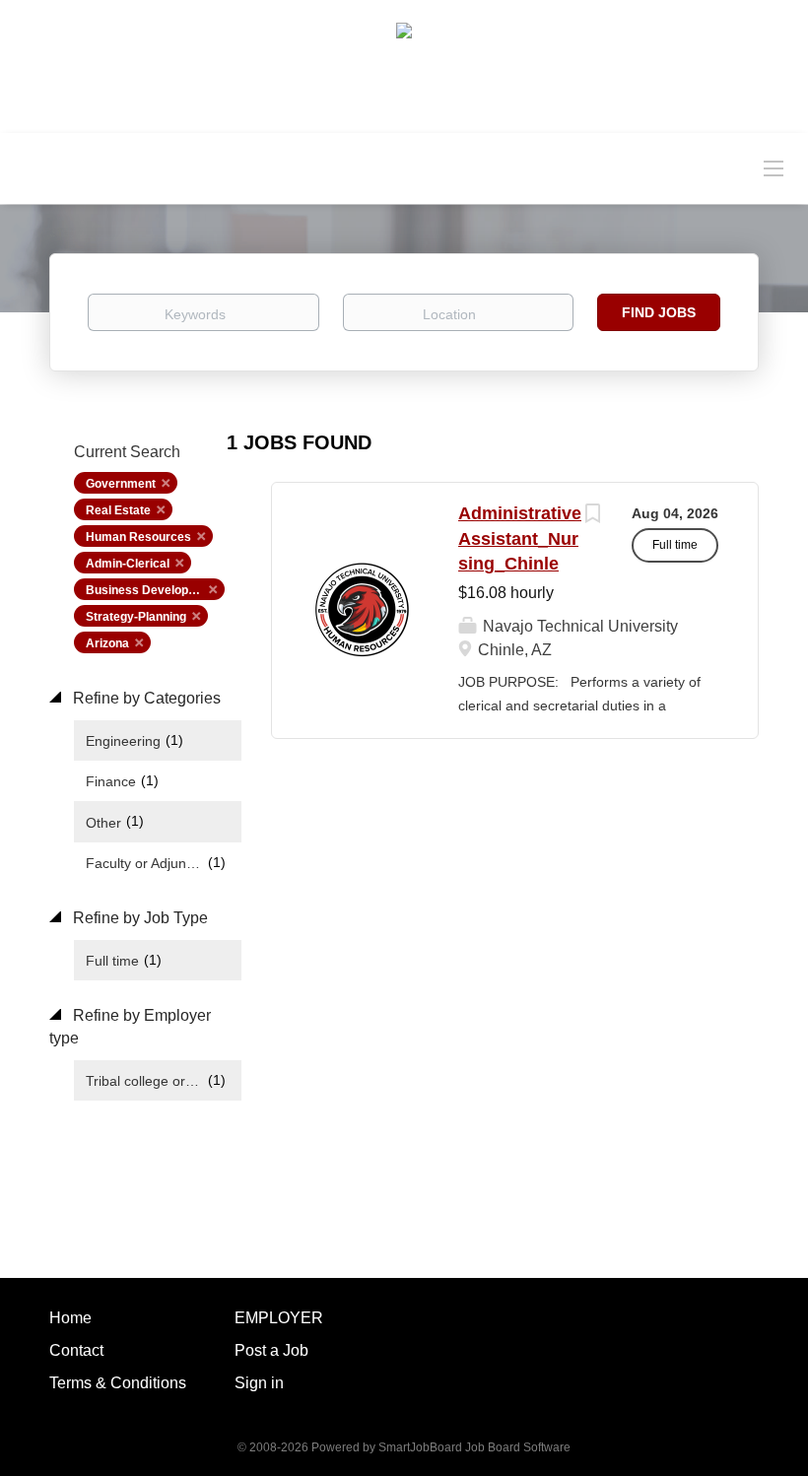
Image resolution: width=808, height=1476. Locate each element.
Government (121, 484)
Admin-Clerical (127, 563)
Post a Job (271, 1350)
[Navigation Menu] (773, 167)
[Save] (592, 515)
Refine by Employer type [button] (130, 1026)
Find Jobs (659, 312)
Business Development (151, 590)
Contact (76, 1350)
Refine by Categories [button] (145, 698)
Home (70, 1317)
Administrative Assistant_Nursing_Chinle (519, 538)
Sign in (259, 1383)
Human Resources (138, 537)
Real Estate (118, 510)
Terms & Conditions (117, 1383)
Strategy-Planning (136, 617)
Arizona (107, 643)
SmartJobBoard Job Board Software (474, 1447)
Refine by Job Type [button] (138, 917)
